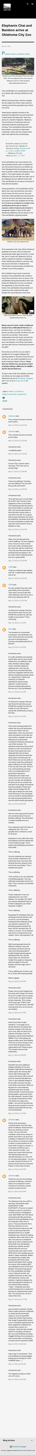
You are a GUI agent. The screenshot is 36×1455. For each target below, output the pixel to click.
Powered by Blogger (19, 1447)
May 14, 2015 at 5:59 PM (17, 1055)
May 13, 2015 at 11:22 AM (17, 425)
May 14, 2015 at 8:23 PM (17, 1191)
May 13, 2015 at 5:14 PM (17, 716)
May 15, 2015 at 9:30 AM (17, 1364)
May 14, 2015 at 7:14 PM (17, 1113)
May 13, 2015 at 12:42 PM (17, 561)
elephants (19, 391)
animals (11, 391)
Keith (10, 629)
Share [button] (4, 401)
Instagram (29, 378)
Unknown (11, 416)
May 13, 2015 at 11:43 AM (17, 454)
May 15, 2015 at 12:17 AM (17, 1299)
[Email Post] (3, 398)
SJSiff (10, 567)
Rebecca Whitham (9, 394)
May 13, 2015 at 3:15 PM (17, 647)
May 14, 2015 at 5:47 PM (17, 1013)
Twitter (7, 381)
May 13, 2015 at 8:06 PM (17, 804)
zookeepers (21, 394)
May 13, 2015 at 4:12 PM (17, 692)
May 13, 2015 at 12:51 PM (17, 600)
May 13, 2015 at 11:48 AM (17, 471)
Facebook (21, 378)
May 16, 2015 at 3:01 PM (17, 1379)
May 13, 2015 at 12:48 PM (17, 578)
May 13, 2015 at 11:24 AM (17, 441)
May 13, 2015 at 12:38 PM (17, 489)
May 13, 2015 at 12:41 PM (17, 529)
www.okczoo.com (20, 381)
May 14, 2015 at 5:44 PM (17, 981)
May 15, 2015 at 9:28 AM (17, 1344)
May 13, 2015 (19, 155)
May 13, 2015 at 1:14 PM (17, 623)
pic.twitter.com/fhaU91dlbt (15, 150)
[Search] (27, 3)
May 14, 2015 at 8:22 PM (17, 1169)
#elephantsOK (25, 148)
